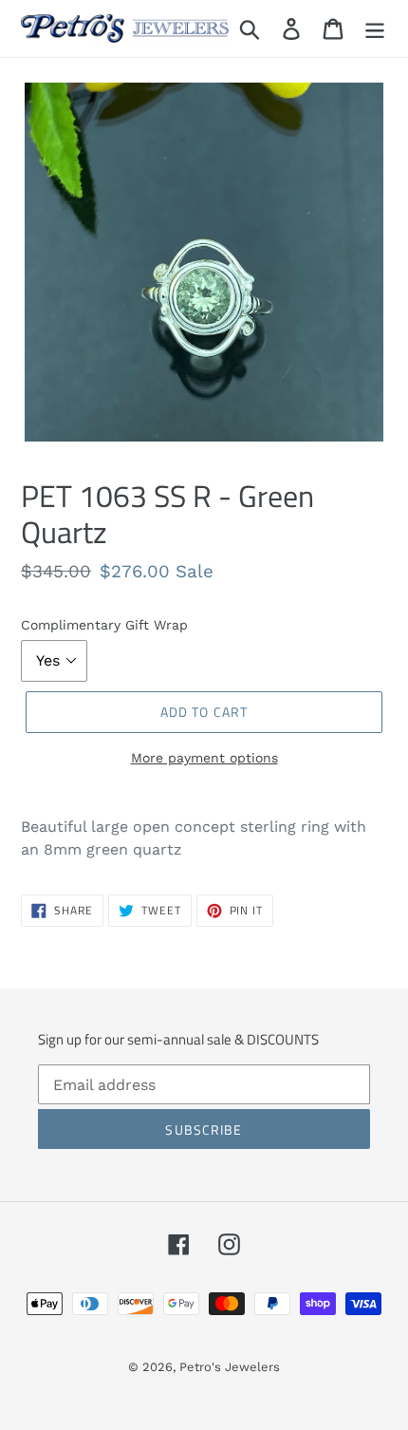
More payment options (204, 757)
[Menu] (375, 29)
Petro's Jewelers (229, 1367)
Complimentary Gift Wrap (104, 624)
